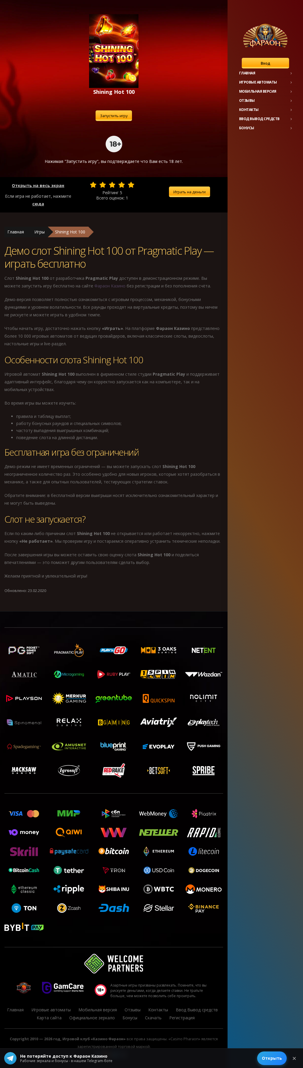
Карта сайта (49, 1017)
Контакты (249, 109)
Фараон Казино (109, 286)
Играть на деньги (189, 191)
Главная (247, 73)
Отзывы (247, 100)
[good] (121, 185)
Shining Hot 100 (70, 232)
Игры (39, 232)
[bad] (93, 185)
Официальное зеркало (92, 1017)
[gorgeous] (131, 185)
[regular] (112, 185)
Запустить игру (114, 115)
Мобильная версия (257, 91)
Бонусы (246, 127)
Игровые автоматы (258, 82)
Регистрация (182, 1017)
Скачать (153, 1017)
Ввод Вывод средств (259, 118)
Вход (265, 63)
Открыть (272, 1058)
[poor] (102, 185)
